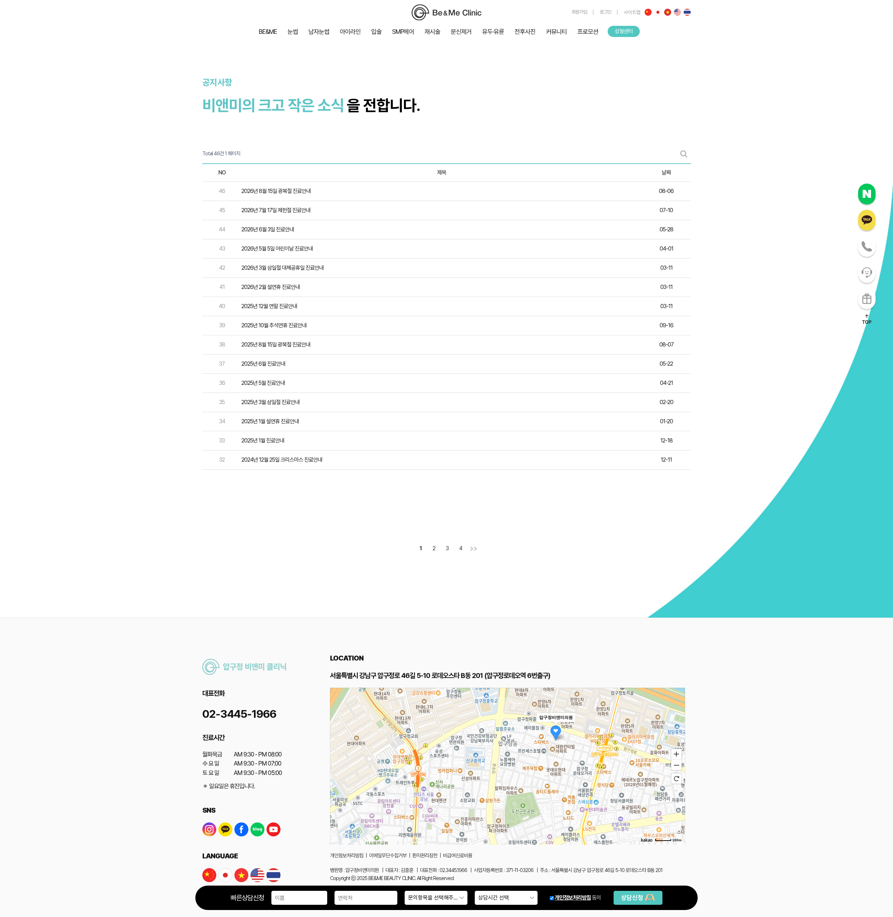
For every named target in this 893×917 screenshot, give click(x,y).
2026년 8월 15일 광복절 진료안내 (276, 191)
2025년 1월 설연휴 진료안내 (270, 421)
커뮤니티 (556, 31)
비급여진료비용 (457, 855)
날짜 (666, 172)
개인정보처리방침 (573, 897)
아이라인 (350, 31)
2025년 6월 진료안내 (263, 363)
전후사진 (525, 31)
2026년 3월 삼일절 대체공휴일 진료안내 (282, 267)
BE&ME (268, 31)
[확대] (676, 753)
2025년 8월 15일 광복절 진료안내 (275, 344)
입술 (376, 31)
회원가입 (579, 12)
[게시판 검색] (684, 154)
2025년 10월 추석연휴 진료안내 (274, 325)
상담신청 (633, 897)
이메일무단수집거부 (388, 855)
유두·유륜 (493, 31)
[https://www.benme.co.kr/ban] (446, 12)
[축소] (676, 765)
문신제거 (461, 31)
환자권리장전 (424, 855)
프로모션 (587, 31)
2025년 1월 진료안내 (262, 440)
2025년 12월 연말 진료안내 (269, 306)
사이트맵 (632, 12)
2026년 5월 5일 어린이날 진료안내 (277, 248)
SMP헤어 (403, 31)
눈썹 (292, 31)
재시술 (432, 31)
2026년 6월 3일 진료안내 (267, 229)
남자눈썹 (318, 31)
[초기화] (676, 778)
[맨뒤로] (474, 549)
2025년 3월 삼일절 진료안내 (270, 402)
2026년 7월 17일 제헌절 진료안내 (275, 210)
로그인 (605, 12)
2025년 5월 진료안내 (263, 383)
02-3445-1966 (239, 714)
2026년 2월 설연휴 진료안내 (270, 287)
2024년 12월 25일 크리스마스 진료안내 (281, 459)
